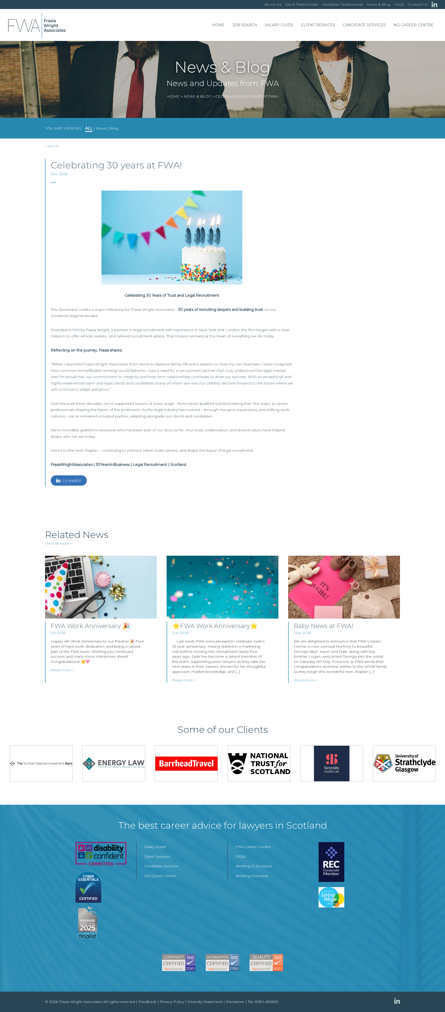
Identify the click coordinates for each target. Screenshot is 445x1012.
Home (218, 25)
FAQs (399, 4)
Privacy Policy (172, 1001)
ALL (88, 128)
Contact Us (418, 4)
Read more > (62, 670)
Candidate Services (364, 25)
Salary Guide (279, 25)
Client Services (318, 25)
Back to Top (430, 997)
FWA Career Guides (252, 846)
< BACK (52, 146)
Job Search (244, 25)
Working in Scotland (253, 866)
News (101, 128)
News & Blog (378, 4)
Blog (113, 128)
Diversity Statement (204, 1001)
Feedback (147, 1001)
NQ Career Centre (413, 25)
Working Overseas (251, 875)
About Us (272, 4)
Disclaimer (235, 1001)
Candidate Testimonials (342, 4)
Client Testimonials (301, 4)
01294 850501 (266, 1001)
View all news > (58, 543)
